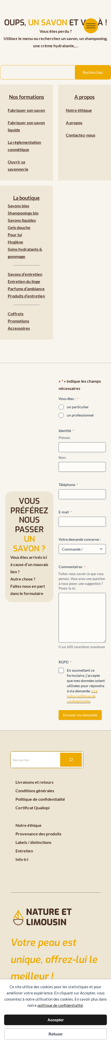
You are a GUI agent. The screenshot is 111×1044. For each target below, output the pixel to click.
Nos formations (26, 97)
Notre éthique (79, 110)
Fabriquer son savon (26, 110)
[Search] (71, 760)
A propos (84, 97)
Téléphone (68, 484)
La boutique (26, 198)
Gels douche (19, 227)
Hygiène (15, 241)
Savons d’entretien (25, 274)
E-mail (65, 512)
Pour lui (15, 234)
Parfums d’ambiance (26, 288)
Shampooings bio (23, 212)
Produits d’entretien (26, 295)
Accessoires (19, 328)
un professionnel (80, 415)
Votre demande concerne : (80, 539)
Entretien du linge (24, 281)
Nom (62, 458)
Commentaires (72, 566)
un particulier (78, 407)
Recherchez (93, 72)
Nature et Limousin (49, 917)
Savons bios (18, 205)
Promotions (18, 320)
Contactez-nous (80, 134)
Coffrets (15, 313)
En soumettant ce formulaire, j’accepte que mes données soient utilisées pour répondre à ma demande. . (86, 685)
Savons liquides (22, 220)
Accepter (55, 1020)
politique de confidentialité (60, 1005)
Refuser (56, 1034)
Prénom (64, 438)
